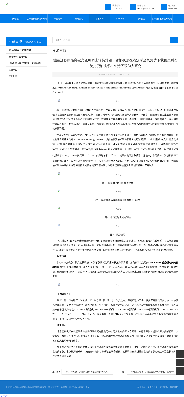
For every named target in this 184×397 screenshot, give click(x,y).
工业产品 (13, 70)
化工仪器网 (152, 387)
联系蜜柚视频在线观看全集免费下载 (162, 20)
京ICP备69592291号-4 (79, 387)
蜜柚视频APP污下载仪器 (20, 50)
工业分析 (13, 76)
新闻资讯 (79, 19)
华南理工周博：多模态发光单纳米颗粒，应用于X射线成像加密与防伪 (152, 373)
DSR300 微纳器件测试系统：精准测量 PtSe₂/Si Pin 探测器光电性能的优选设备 (87, 373)
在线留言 (141, 19)
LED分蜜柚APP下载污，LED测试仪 (25, 63)
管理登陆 (164, 387)
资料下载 (120, 19)
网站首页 (16, 19)
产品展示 (58, 19)
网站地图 (174, 387)
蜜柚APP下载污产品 (18, 57)
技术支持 (99, 19)
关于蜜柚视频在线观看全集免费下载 (37, 20)
